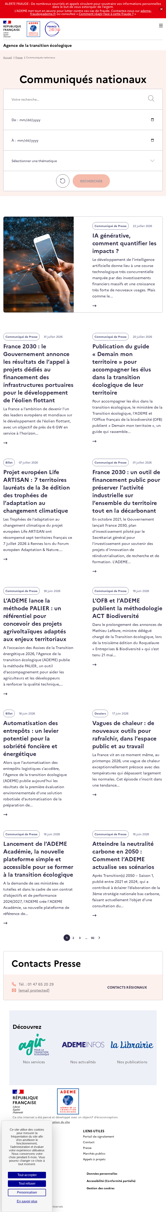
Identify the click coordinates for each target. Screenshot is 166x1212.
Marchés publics (94, 1153)
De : (15, 123)
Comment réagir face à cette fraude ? (106, 14)
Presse (19, 57)
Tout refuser (27, 1183)
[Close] (161, 9)
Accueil (7, 57)
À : (14, 144)
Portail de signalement (98, 1136)
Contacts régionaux (127, 987)
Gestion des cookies (100, 1188)
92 (92, 938)
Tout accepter (27, 1175)
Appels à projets (94, 1159)
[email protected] (34, 990)
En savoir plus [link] (27, 1201)
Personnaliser (27, 1192)
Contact (89, 1142)
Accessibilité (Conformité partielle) (111, 1181)
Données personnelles (102, 1173)
